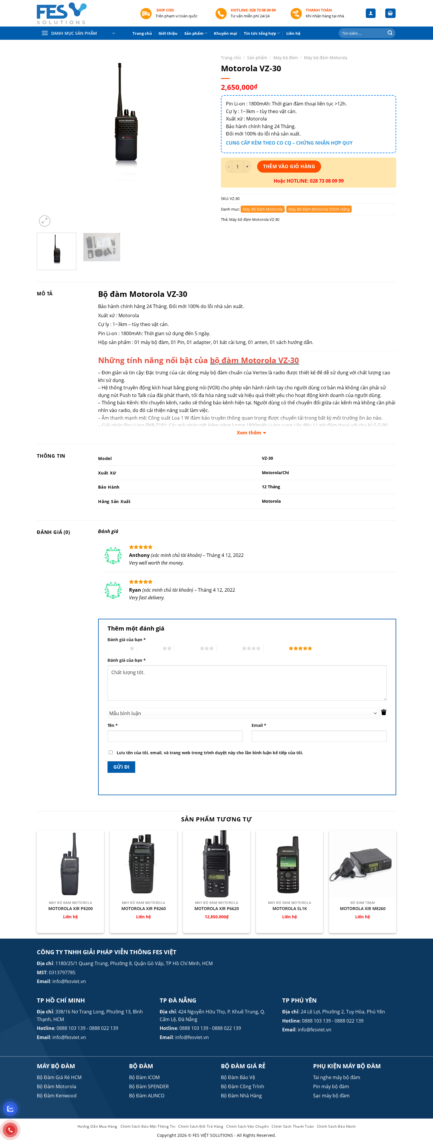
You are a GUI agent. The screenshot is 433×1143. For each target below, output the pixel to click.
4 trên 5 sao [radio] (229, 648)
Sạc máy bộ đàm (331, 1095)
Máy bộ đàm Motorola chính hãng (319, 209)
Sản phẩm (194, 33)
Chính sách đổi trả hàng (200, 1126)
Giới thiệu (168, 33)
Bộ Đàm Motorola (56, 1086)
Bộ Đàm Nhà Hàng (241, 1095)
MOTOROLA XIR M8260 (363, 908)
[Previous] (47, 140)
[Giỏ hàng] (390, 13)
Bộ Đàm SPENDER (149, 1086)
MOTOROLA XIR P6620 (216, 908)
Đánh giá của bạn (127, 639)
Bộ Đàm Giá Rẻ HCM (59, 1077)
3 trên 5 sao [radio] (187, 648)
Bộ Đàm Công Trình (242, 1086)
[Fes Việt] (84, 13)
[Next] (201, 140)
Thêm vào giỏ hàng (289, 166)
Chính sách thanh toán (293, 1126)
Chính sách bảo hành (336, 1126)
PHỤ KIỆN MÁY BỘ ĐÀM (347, 1066)
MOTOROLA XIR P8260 (143, 908)
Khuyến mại (225, 33)
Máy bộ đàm (285, 57)
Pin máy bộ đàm (331, 1086)
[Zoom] (44, 221)
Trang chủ (142, 33)
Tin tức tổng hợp (260, 33)
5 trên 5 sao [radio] (276, 648)
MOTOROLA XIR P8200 (70, 908)
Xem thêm (249, 432)
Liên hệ (293, 33)
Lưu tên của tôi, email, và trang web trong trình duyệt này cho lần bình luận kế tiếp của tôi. (210, 752)
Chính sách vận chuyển (247, 1126)
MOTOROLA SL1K (289, 908)
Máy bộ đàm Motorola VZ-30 (254, 219)
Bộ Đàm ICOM (144, 1077)
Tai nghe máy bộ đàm (336, 1077)
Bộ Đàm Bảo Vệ (238, 1077)
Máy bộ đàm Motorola (325, 57)
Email (259, 725)
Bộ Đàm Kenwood (57, 1095)
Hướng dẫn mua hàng (97, 1126)
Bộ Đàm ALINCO (146, 1095)
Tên (113, 725)
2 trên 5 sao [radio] (149, 648)
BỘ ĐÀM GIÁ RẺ (243, 1066)
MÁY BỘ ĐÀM (56, 1066)
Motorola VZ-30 (158, 294)
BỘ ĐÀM (141, 1066)
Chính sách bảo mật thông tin (148, 1126)
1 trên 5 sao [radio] (117, 648)
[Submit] (390, 33)
